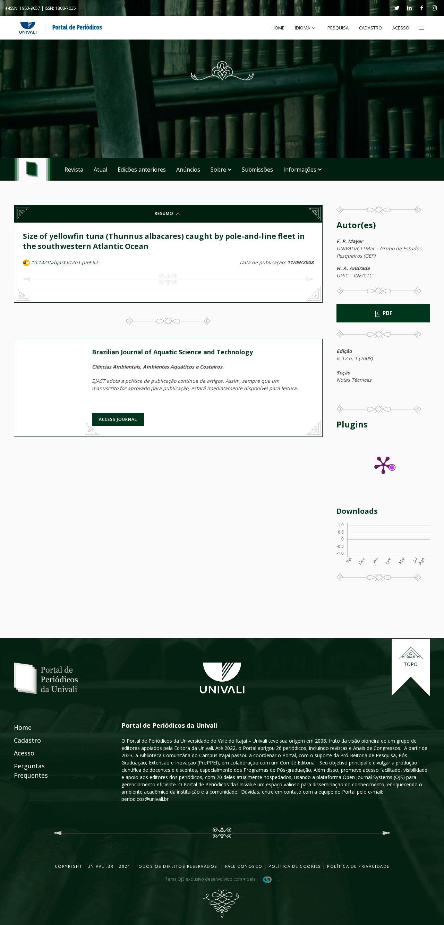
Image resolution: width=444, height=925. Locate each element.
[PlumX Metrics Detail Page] (383, 464)
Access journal (118, 419)
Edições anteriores (142, 169)
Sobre (218, 169)
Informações (299, 169)
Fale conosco (243, 866)
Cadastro (370, 28)
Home (278, 28)
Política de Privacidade (358, 866)
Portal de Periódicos (77, 27)
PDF (386, 313)
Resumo (165, 213)
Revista (74, 169)
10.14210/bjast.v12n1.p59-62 (64, 262)
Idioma (302, 28)
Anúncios (188, 169)
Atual (100, 169)
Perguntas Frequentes (23, 770)
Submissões (257, 169)
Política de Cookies (294, 866)
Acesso (400, 28)
